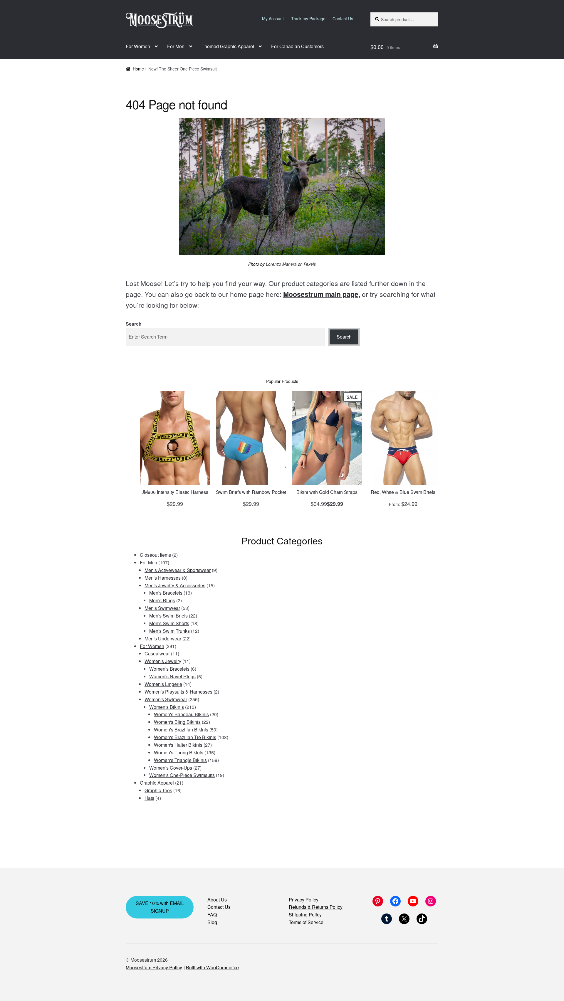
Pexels (310, 264)
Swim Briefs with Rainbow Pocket (251, 492)
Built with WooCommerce (212, 967)
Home (138, 69)
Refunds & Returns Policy (316, 907)
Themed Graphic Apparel (228, 46)
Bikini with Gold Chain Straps (326, 492)
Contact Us (343, 18)
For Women (138, 46)
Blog (212, 922)
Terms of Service (306, 922)
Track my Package (308, 18)
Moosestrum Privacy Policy (154, 967)
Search (134, 323)
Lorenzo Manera (281, 264)
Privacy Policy (303, 899)
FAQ (212, 914)
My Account (273, 18)
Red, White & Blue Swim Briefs (403, 492)
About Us (217, 899)
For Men (175, 46)
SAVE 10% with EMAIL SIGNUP (160, 907)
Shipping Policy (305, 914)
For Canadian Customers (297, 46)
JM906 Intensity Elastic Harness (175, 492)
